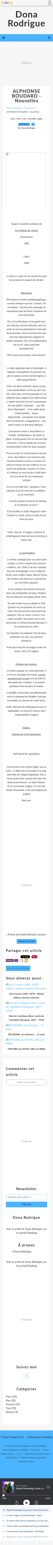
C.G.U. (19, 1454)
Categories (29, 108)
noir (24, 119)
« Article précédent (17, 934)
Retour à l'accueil (26, 941)
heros (18, 119)
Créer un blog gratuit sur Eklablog (15, 1450)
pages (39, 119)
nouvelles (32, 119)
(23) (11, 1396)
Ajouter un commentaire (26, 1082)
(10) (11, 1408)
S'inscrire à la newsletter (18, 968)
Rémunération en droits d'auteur (37, 1454)
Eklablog (47, 1437)
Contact (45, 1450)
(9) (12, 1412)
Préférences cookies (26, 1461)
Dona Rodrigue (26, 19)
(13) (13, 1404)
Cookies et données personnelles (32, 1458)
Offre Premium (11, 1458)
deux (13, 119)
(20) (11, 1400)
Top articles (35, 1450)
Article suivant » (37, 934)
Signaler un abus (7, 1454)
